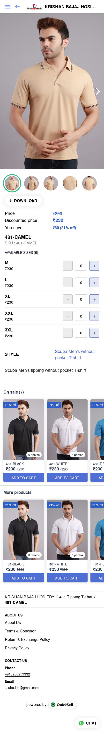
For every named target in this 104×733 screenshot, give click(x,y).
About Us (13, 622)
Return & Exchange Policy (27, 639)
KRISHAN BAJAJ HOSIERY (71, 6)
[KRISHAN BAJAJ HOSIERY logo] (34, 6)
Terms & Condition (21, 631)
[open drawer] (8, 6)
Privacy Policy (17, 648)
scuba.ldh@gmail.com (22, 687)
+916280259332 (17, 674)
